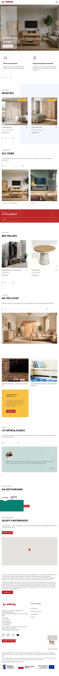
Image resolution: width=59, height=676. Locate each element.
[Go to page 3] (10, 137)
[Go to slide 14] (37, 308)
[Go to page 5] (15, 165)
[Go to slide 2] (7, 308)
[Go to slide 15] (39, 308)
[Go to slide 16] (42, 308)
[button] (57, 2)
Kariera (32, 617)
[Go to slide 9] (25, 308)
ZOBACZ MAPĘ (7, 532)
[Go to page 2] (7, 77)
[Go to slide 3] (10, 308)
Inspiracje (10, 411)
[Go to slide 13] (34, 308)
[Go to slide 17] (44, 308)
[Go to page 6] (17, 165)
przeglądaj (8, 46)
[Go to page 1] (5, 77)
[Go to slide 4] (12, 308)
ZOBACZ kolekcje (8, 641)
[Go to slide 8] (22, 308)
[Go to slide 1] (5, 308)
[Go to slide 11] (30, 308)
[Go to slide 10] (27, 308)
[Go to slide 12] (32, 308)
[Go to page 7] (20, 165)
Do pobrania (34, 608)
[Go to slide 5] (15, 308)
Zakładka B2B (34, 614)
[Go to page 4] (12, 165)
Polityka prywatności (36, 611)
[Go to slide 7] (20, 308)
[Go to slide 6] (17, 308)
